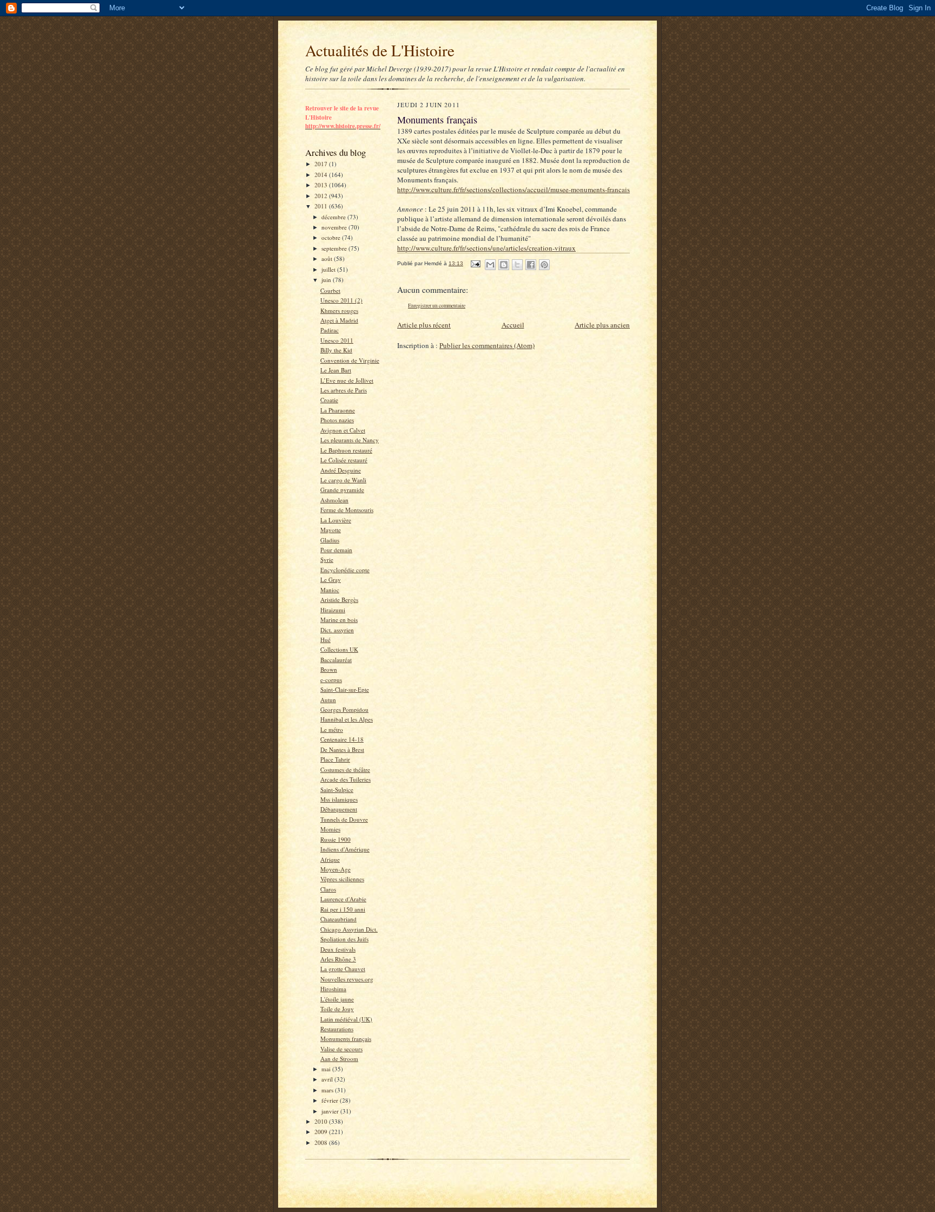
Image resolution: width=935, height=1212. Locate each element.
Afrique (330, 859)
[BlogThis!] (503, 264)
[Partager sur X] (517, 264)
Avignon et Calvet (342, 430)
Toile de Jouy (337, 1009)
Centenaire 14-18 (342, 739)
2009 (321, 1132)
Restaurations (336, 1029)
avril (327, 1079)
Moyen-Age (335, 869)
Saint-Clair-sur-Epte (344, 689)
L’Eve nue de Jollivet (346, 380)
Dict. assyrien (337, 630)
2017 (321, 164)
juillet (329, 269)
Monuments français (345, 1038)
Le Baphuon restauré (346, 450)
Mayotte (330, 530)
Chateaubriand (338, 919)
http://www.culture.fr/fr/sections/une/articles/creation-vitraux (486, 248)
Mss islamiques (339, 799)
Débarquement (338, 809)
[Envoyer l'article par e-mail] (475, 263)
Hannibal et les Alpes (346, 719)
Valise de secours (341, 1049)
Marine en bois (339, 619)
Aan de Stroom (339, 1058)
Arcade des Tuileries (345, 779)
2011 (321, 206)
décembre (334, 217)
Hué (325, 640)
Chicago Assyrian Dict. (349, 929)
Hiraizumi (332, 610)
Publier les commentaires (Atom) (487, 345)
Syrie (326, 559)
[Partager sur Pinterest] (544, 264)
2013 (321, 185)
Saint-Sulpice (336, 789)
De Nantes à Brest (342, 749)
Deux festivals (337, 949)
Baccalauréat (336, 660)
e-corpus (331, 680)
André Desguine (340, 470)
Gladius (329, 540)
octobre (331, 237)
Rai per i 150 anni (342, 909)
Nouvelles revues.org (346, 979)
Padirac (329, 330)
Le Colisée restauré (343, 460)
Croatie (329, 400)
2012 (321, 196)
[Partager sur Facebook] (530, 264)
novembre (334, 227)
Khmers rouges (339, 310)
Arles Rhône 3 (338, 959)
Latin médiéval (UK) (346, 1019)
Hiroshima (333, 989)
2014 (321, 175)
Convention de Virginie (349, 360)
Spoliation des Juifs (344, 939)
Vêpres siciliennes (342, 879)
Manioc (329, 590)
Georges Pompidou (344, 709)
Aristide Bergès (339, 599)
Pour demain (336, 550)
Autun (328, 700)
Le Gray (330, 579)
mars (328, 1090)
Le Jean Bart (335, 370)
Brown (328, 669)
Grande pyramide (342, 490)
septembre (334, 248)
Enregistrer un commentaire (436, 305)
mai (326, 1069)
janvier (330, 1111)
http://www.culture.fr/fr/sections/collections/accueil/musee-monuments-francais (513, 189)
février (330, 1100)
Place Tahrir (335, 759)
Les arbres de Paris (343, 390)
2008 (321, 1142)
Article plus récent (424, 325)
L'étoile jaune (337, 999)
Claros (328, 889)
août (327, 258)
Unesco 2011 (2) (341, 300)
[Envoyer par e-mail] (490, 264)
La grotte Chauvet (342, 969)
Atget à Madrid (339, 320)
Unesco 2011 (336, 340)
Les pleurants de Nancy (349, 440)
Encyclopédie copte (345, 570)
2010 (321, 1121)
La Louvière (335, 520)
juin (327, 280)
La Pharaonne (337, 410)
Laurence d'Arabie (343, 899)
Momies (330, 829)
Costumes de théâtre (345, 769)
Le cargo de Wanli (343, 480)
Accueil (513, 325)
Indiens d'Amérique (345, 849)
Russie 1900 (335, 839)
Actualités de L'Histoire (380, 50)
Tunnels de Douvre (344, 819)
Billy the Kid (336, 350)
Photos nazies (337, 420)
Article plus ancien (602, 325)
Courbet (330, 290)
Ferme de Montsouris (346, 510)
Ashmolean (334, 500)
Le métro (331, 729)
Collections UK (339, 649)
